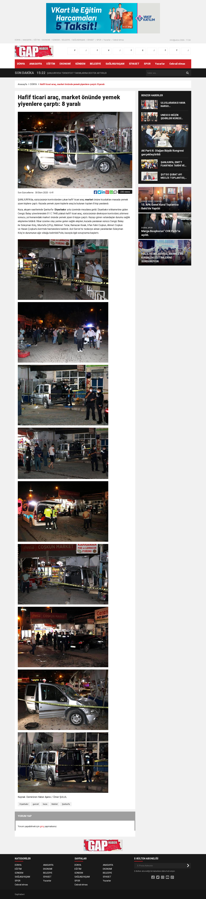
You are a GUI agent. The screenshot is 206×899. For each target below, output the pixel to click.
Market (55, 804)
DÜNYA (18, 40)
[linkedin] (104, 193)
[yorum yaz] (115, 193)
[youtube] (167, 877)
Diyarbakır (24, 804)
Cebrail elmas (118, 40)
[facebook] (96, 193)
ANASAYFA (27, 40)
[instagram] (162, 877)
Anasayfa (22, 84)
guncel (36, 804)
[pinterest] (107, 193)
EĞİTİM (37, 40)
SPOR (99, 40)
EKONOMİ (46, 40)
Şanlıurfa (66, 804)
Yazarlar (107, 40)
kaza (45, 804)
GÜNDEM (56, 40)
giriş (42, 826)
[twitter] (100, 193)
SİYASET (90, 40)
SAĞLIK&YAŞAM (78, 40)
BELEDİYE (66, 40)
